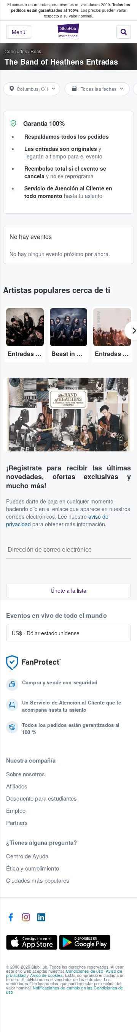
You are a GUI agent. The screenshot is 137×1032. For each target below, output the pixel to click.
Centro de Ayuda (27, 856)
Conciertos (16, 51)
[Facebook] (10, 918)
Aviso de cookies (46, 975)
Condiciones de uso (85, 971)
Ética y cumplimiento (32, 868)
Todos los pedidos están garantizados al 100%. (70, 7)
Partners (17, 823)
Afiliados (16, 786)
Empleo (15, 810)
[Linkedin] (41, 918)
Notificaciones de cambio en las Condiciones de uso (64, 990)
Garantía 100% (44, 123)
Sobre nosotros (25, 774)
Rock (35, 51)
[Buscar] (123, 32)
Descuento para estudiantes (41, 798)
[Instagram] (25, 918)
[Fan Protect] (33, 663)
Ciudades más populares (37, 880)
